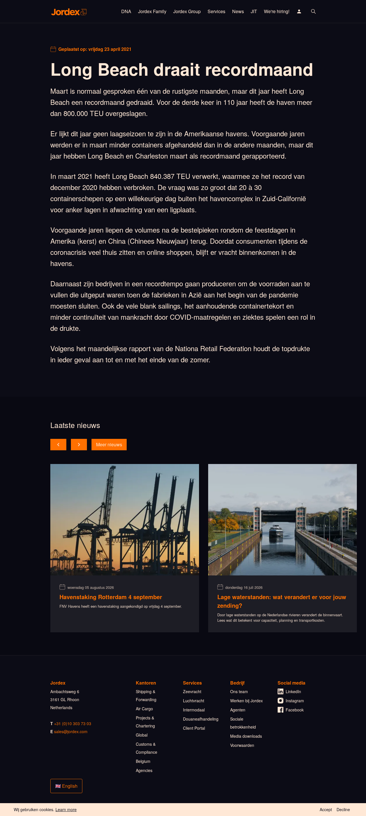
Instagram (295, 700)
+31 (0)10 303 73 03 (72, 723)
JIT (254, 11)
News (238, 11)
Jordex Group (187, 11)
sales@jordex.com (70, 731)
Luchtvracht (193, 700)
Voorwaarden (242, 745)
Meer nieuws (109, 444)
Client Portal (194, 728)
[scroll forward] (79, 444)
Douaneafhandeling (200, 719)
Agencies (144, 770)
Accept (326, 809)
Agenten (237, 710)
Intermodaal (194, 710)
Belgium (143, 761)
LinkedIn (293, 691)
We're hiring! (276, 11)
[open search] (313, 11)
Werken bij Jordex (246, 700)
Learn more (66, 809)
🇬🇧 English (66, 786)
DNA (126, 11)
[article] (124, 548)
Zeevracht (192, 691)
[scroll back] (58, 444)
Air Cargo (144, 708)
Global (142, 735)
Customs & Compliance (146, 748)
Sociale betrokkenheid (243, 723)
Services (216, 11)
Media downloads (246, 736)
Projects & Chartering (145, 722)
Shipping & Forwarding (146, 695)
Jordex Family (152, 11)
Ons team (239, 691)
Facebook (295, 710)
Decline (343, 809)
